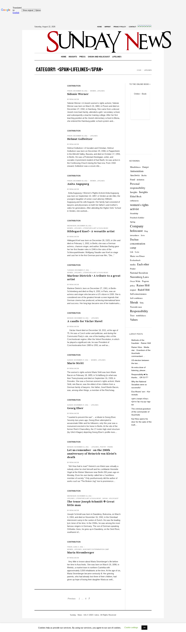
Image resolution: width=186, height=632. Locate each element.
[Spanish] (148, 26)
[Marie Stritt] (48, 365)
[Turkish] (150, 26)
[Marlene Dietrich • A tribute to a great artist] (48, 276)
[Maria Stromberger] (48, 552)
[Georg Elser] (48, 410)
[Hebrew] (146, 26)
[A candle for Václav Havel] (48, 324)
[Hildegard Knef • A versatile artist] (48, 231)
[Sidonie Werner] (48, 96)
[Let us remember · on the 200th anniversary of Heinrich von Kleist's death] (48, 452)
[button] (131, 627)
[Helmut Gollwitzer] (48, 141)
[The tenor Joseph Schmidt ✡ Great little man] (48, 501)
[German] (143, 26)
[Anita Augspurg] (48, 186)
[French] (141, 26)
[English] (139, 26)
